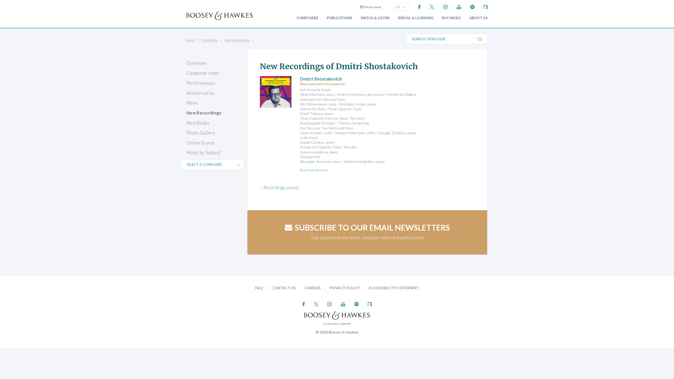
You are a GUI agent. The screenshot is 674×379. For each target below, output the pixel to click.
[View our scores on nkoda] (486, 6)
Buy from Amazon (314, 170)
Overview (196, 63)
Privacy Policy (344, 288)
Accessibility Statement (394, 288)
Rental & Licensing (415, 18)
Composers (307, 18)
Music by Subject (203, 152)
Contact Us (283, 288)
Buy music (451, 18)
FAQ (259, 288)
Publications (339, 18)
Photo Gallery (200, 133)
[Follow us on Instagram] (445, 6)
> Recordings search (279, 187)
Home (190, 40)
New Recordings (237, 40)
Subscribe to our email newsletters (372, 227)
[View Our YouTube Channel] (459, 6)
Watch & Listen (375, 18)
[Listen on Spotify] (472, 6)
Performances (200, 83)
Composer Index (202, 73)
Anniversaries (200, 93)
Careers (312, 288)
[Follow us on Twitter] (432, 6)
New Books (198, 123)
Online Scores (200, 143)
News (192, 103)
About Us (478, 18)
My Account (372, 7)
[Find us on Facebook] (419, 6)
